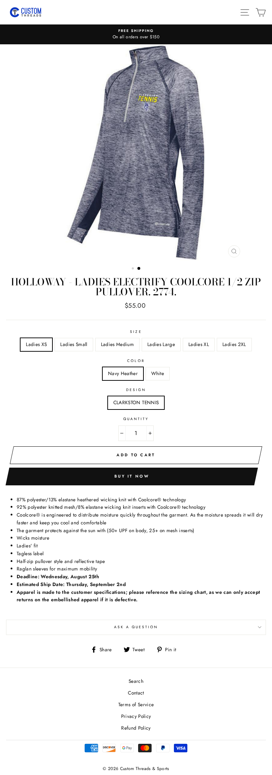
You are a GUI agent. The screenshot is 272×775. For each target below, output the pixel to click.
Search (136, 681)
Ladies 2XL (234, 344)
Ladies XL (198, 344)
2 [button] (139, 269)
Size (136, 331)
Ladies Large (161, 344)
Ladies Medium (117, 344)
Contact (136, 692)
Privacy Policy (136, 716)
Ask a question (136, 627)
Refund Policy (136, 727)
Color (135, 360)
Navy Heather (123, 373)
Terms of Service (136, 704)
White (157, 373)
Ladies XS (36, 344)
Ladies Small (73, 344)
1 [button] (133, 269)
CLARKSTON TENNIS (136, 402)
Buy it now (131, 476)
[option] (136, 34)
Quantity (136, 419)
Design (136, 389)
